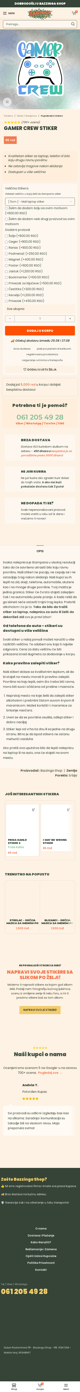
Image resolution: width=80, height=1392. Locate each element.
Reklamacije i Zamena (41, 1249)
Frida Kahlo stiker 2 (17, 841)
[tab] (40, 550)
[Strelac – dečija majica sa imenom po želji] (22, 901)
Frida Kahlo (16, 847)
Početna (8, 116)
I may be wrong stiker (55, 841)
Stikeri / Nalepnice (27, 116)
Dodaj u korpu (40, 330)
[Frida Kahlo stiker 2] (22, 820)
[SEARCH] (73, 24)
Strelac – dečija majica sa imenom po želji (22, 923)
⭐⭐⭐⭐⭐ (22, 122)
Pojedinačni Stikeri (52, 116)
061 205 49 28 (24, 1292)
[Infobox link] (40, 479)
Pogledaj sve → (50, 1072)
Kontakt (41, 1270)
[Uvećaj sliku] (7, 102)
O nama (41, 1228)
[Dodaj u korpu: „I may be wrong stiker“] (68, 809)
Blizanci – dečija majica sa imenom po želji (57, 923)
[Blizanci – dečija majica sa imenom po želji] (57, 901)
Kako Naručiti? (41, 1242)
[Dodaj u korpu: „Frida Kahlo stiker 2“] (33, 809)
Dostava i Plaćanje (41, 1235)
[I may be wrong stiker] (57, 820)
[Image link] (60, 1214)
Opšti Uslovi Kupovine (41, 1256)
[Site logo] (40, 14)
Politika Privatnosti (41, 1263)
